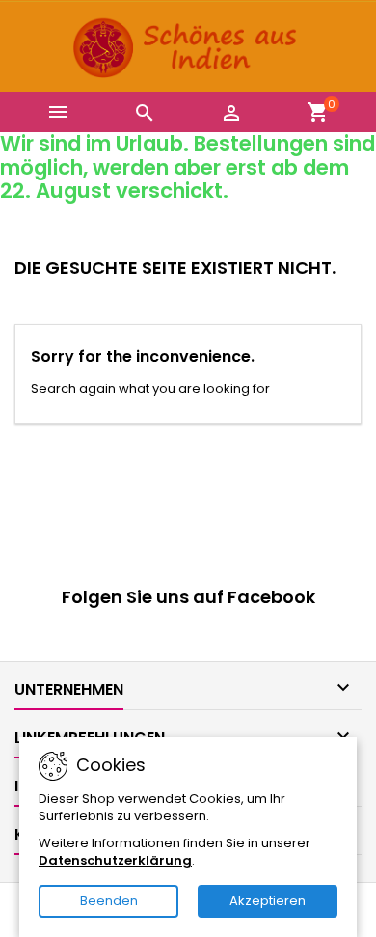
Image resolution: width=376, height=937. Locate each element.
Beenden (109, 901)
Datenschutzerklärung (115, 860)
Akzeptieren (267, 901)
